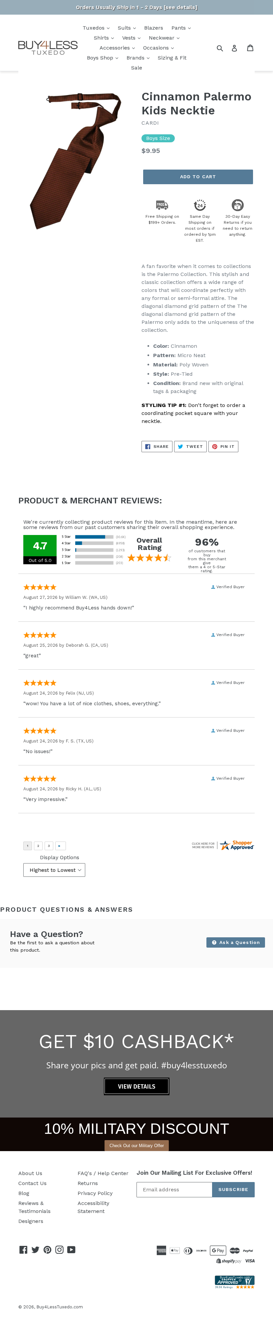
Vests (129, 38)
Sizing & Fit (172, 58)
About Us (30, 1173)
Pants (179, 28)
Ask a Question (239, 942)
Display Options (59, 857)
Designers (30, 1221)
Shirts (102, 38)
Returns (88, 1183)
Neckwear (162, 38)
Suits (125, 28)
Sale (136, 68)
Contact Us (32, 1183)
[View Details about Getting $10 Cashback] (136, 1093)
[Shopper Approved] (235, 1287)
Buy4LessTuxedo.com (59, 1306)
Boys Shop (101, 58)
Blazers (153, 28)
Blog (23, 1193)
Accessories (116, 48)
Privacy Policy (95, 1193)
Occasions (156, 48)
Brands (136, 58)
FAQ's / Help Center (103, 1173)
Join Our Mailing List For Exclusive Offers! (194, 1172)
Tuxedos (94, 28)
